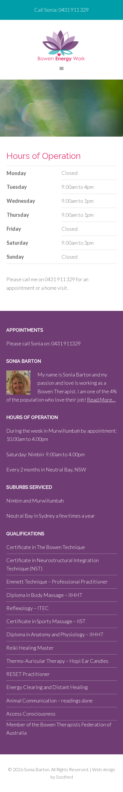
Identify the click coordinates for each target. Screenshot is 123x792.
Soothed (64, 776)
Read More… (101, 399)
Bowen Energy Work (61, 46)
